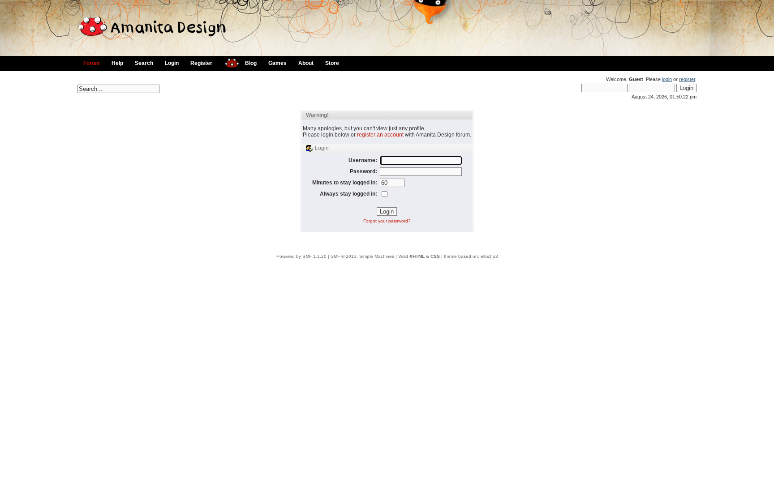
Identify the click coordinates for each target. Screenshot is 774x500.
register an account (380, 135)
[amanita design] (228, 62)
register (687, 79)
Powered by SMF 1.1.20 (301, 256)
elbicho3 (489, 256)
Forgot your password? (387, 220)
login (667, 79)
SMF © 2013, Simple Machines (362, 256)
